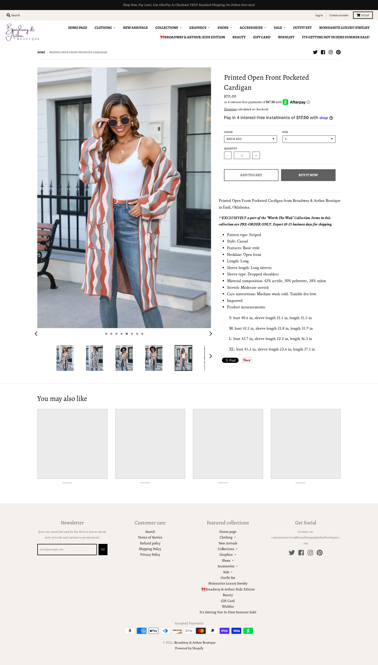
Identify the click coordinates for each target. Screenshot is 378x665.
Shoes (226, 560)
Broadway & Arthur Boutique (194, 642)
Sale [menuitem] (278, 27)
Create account (338, 15)
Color (228, 132)
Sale (226, 572)
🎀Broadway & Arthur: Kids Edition (228, 589)
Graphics (226, 554)
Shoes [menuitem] (223, 27)
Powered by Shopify (189, 648)
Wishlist (228, 606)
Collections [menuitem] (166, 27)
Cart (365, 15)
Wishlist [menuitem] (286, 37)
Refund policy (150, 543)
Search (150, 531)
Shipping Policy (150, 548)
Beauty (228, 594)
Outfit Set (228, 577)
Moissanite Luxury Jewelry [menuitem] (344, 27)
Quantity (230, 148)
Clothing (226, 537)
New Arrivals (228, 543)
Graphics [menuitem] (197, 27)
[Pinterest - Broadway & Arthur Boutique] (338, 52)
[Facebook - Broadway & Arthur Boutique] (323, 52)
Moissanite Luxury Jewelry (227, 583)
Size (285, 132)
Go (103, 549)
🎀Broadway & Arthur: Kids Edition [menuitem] (192, 37)
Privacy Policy (150, 554)
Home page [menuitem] (77, 27)
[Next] (210, 333)
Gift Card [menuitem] (262, 37)
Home (41, 52)
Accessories (226, 566)
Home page (227, 531)
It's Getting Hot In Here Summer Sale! (228, 612)
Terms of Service (150, 537)
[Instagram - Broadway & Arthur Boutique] (330, 52)
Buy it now (308, 175)
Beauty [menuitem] (239, 37)
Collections (226, 548)
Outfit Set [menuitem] (302, 27)
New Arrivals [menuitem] (135, 27)
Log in (319, 15)
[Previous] (36, 333)
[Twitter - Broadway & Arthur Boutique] (315, 52)
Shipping (230, 109)
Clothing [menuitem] (103, 27)
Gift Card (228, 600)
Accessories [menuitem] (251, 27)
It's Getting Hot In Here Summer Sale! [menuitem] (336, 37)
